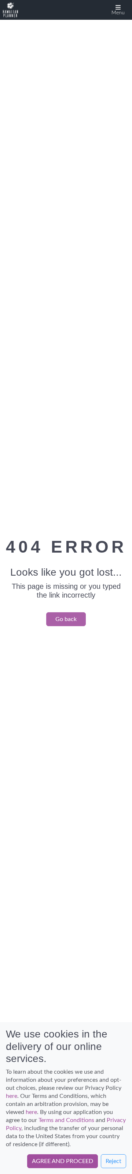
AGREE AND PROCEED (62, 1161)
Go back (66, 619)
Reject (113, 1161)
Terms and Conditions (66, 1120)
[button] (118, 10)
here (11, 1096)
